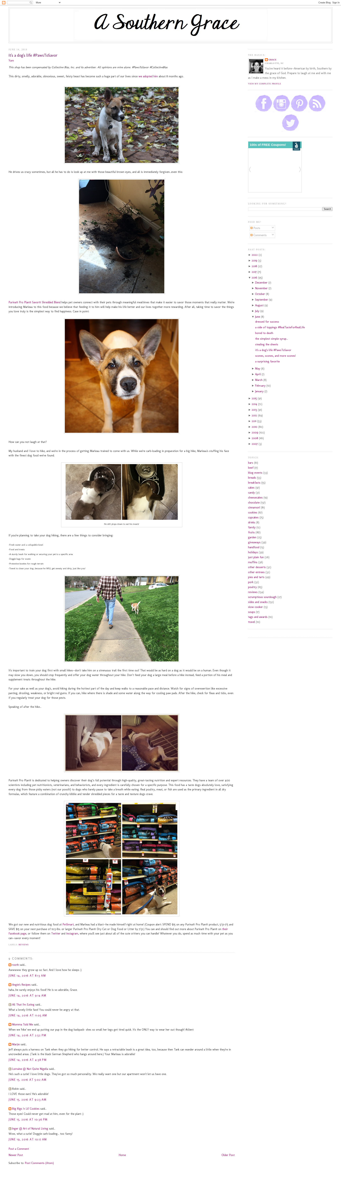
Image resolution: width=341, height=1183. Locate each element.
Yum (11, 60)
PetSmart (68, 924)
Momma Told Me (22, 1024)
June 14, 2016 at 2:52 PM (27, 1035)
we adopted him (148, 76)
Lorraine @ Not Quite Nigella (30, 1069)
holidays (253, 552)
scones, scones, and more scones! (275, 355)
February (260, 385)
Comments (260, 235)
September (262, 299)
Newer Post (16, 1155)
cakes (251, 487)
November (262, 288)
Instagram (72, 933)
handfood (253, 547)
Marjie (16, 1044)
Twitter (55, 933)
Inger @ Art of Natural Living (30, 1128)
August (259, 305)
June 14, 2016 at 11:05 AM (28, 1015)
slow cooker (255, 607)
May (258, 368)
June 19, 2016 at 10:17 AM (28, 1139)
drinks (251, 522)
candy (251, 492)
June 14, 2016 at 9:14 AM (27, 995)
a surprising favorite (267, 361)
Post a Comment (19, 1148)
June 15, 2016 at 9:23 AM (27, 1099)
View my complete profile (264, 84)
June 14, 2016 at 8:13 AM (27, 975)
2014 (255, 404)
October (260, 294)
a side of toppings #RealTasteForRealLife (280, 327)
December (261, 282)
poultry (252, 587)
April (258, 374)
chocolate (254, 502)
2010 (255, 427)
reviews (24, 945)
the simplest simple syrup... (271, 338)
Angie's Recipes (21, 984)
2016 (255, 277)
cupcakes (253, 517)
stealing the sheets (266, 344)
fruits (251, 532)
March (259, 380)
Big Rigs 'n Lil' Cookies (25, 1108)
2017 (255, 272)
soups (251, 612)
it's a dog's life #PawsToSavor (33, 55)
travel (251, 622)
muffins (252, 562)
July (257, 311)
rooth (15, 964)
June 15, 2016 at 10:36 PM (28, 1119)
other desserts (257, 567)
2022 (255, 255)
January (259, 391)
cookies (252, 512)
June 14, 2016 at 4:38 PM (28, 1059)
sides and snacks (258, 602)
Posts (256, 228)
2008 (255, 438)
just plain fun (256, 557)
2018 (255, 266)
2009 (255, 432)
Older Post (228, 1155)
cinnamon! (254, 507)
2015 (255, 398)
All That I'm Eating (23, 1004)
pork (250, 582)
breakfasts (254, 482)
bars (250, 462)
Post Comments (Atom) (39, 1163)
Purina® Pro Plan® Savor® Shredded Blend (35, 302)
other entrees (256, 572)
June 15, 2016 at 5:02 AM (27, 1079)
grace (273, 60)
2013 (255, 409)
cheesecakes (255, 497)
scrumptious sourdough (262, 597)
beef (250, 467)
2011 (254, 421)
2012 (255, 415)
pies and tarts (256, 577)
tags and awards (257, 617)
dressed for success (267, 321)
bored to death (264, 333)
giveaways (254, 542)
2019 (255, 260)
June (258, 316)
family (252, 527)
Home (122, 1155)
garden (252, 537)
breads (252, 477)
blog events (255, 472)
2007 (255, 444)
